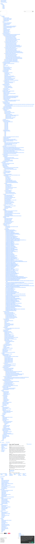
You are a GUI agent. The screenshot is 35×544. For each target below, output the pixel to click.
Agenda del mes (4, 521)
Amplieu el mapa (12, 470)
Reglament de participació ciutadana (6, 498)
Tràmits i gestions (4, 493)
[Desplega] (4, 442)
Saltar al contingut (3, 1)
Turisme (3, 442)
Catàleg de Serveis (4, 492)
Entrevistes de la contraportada (6, 525)
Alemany (4, 7)
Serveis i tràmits (2, 489)
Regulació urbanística (4, 484)
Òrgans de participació (4, 499)
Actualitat (1, 518)
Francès (4, 8)
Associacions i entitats (4, 502)
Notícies (3, 519)
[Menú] (0, 15)
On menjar (3, 451)
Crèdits (20, 533)
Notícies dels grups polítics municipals (6, 520)
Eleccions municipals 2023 (5, 528)
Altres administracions (4, 488)
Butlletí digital (3, 529)
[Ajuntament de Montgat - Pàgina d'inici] (3, 12)
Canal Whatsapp (4, 526)
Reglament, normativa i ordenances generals (7, 483)
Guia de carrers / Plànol (5, 507)
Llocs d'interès (8, 442)
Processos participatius (5, 500)
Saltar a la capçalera (3, 0)
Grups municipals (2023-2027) (5, 480)
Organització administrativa (5, 482)
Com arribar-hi (3, 509)
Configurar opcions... (23, 542)
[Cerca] (32, 11)
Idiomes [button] (3, 4)
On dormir (3, 450)
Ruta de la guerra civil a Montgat (6, 513)
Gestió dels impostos (4, 495)
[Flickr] (7, 533)
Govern (2, 479)
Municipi (1, 504)
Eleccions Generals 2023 (5, 527)
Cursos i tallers (3, 523)
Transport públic (4, 510)
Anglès (3, 6)
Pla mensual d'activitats (5, 522)
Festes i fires (3, 447)
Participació (1, 497)
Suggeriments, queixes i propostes (6, 494)
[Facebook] (6, 533)
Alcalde (2, 478)
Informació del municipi (5, 505)
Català (3, 5)
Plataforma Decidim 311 (5, 503)
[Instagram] (9, 533)
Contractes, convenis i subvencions (6, 485)
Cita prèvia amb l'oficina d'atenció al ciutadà (7, 490)
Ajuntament (1, 477)
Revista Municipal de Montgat (5, 524)
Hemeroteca (3, 530)
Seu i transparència (4, 487)
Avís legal (20, 535)
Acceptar (32, 542)
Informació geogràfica (4, 508)
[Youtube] (8, 533)
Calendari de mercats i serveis (5, 515)
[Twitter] (5, 533)
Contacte (1, 3)
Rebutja (30, 542)
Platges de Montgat (4, 444)
